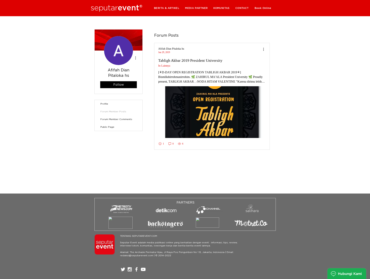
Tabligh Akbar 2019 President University (190, 60)
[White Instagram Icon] (130, 269)
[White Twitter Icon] (123, 269)
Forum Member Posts (113, 111)
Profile (104, 103)
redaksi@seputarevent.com (136, 255)
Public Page (107, 126)
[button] (196, 8)
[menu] (263, 49)
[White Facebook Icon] (136, 269)
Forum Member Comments (116, 119)
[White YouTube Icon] (143, 269)
